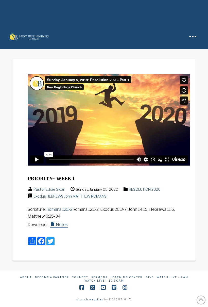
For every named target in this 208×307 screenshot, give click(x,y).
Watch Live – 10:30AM (104, 280)
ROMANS (99, 196)
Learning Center (127, 277)
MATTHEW (81, 196)
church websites (90, 299)
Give (150, 277)
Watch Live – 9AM (172, 277)
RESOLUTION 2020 (145, 189)
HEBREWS (55, 196)
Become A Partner (52, 277)
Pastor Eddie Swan (49, 189)
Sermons (99, 277)
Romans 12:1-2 (59, 209)
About (26, 277)
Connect (80, 277)
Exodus (39, 196)
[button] (193, 36)
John (68, 196)
